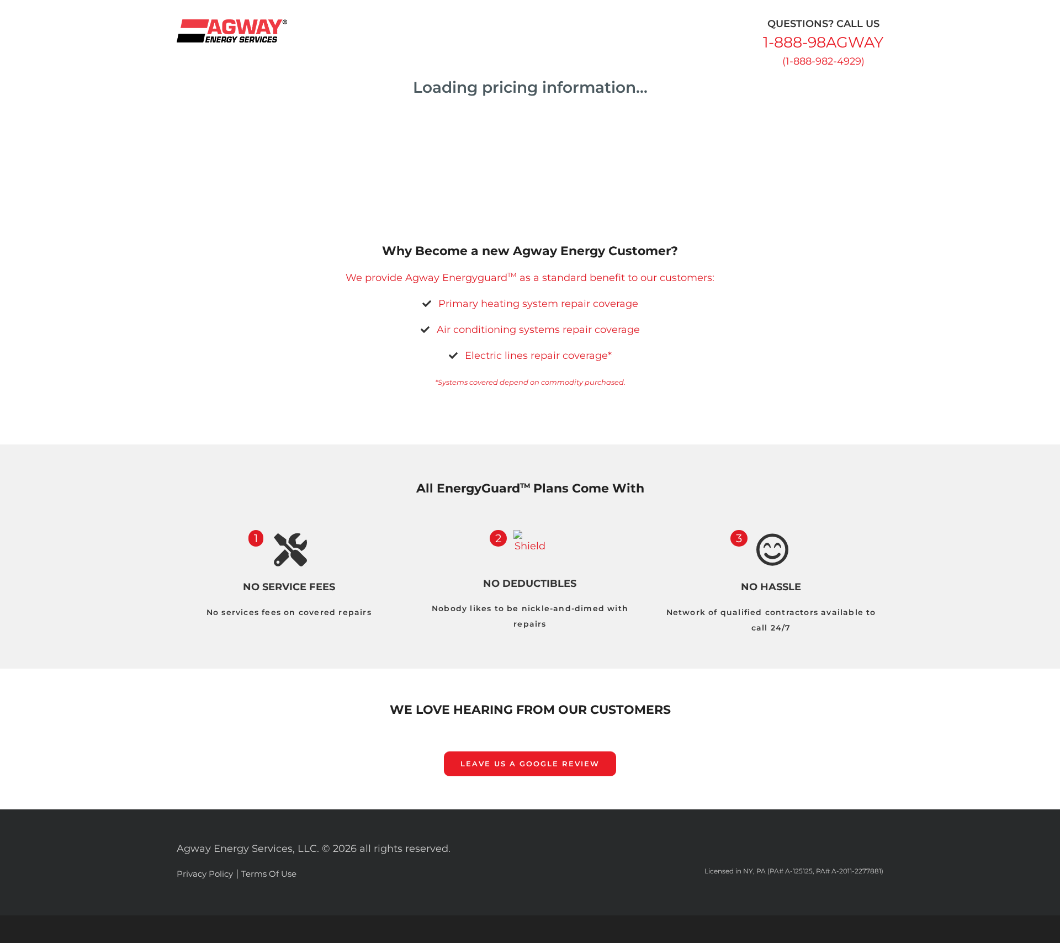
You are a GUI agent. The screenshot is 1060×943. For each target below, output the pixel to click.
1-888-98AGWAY (823, 42)
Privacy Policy (205, 873)
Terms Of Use (268, 873)
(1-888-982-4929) (823, 61)
